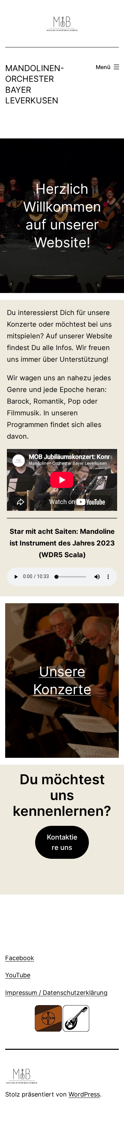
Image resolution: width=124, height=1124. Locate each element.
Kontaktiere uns (62, 842)
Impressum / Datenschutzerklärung (56, 992)
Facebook (19, 958)
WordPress (84, 1094)
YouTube (17, 975)
